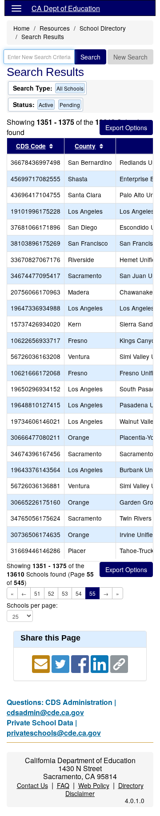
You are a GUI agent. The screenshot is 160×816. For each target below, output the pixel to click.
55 (92, 593)
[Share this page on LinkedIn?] (100, 663)
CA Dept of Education (66, 8)
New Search (130, 56)
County (85, 146)
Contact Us (32, 785)
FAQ (63, 785)
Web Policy (93, 785)
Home (21, 28)
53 (65, 593)
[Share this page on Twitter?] (61, 663)
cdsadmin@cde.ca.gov (45, 712)
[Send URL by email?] (42, 663)
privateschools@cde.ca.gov (54, 733)
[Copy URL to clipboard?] (119, 663)
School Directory (103, 28)
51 (37, 593)
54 (79, 593)
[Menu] (16, 8)
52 (51, 593)
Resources (55, 28)
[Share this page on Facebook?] (81, 663)
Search (90, 56)
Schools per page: (32, 605)
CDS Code (31, 146)
